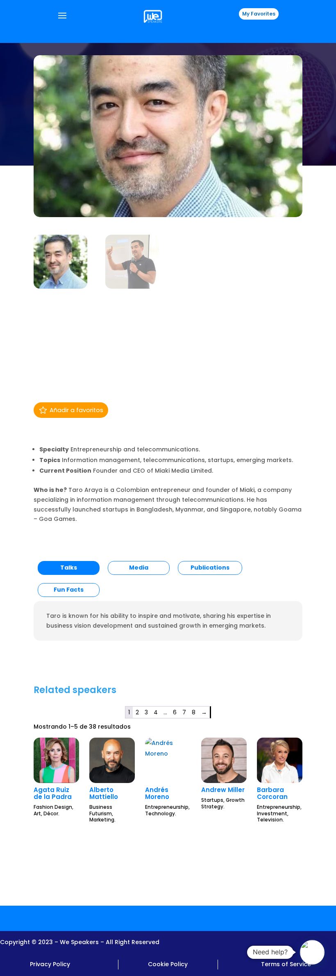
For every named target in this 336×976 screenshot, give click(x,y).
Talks (68, 567)
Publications (210, 567)
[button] (312, 952)
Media (138, 567)
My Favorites (258, 13)
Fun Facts (69, 590)
